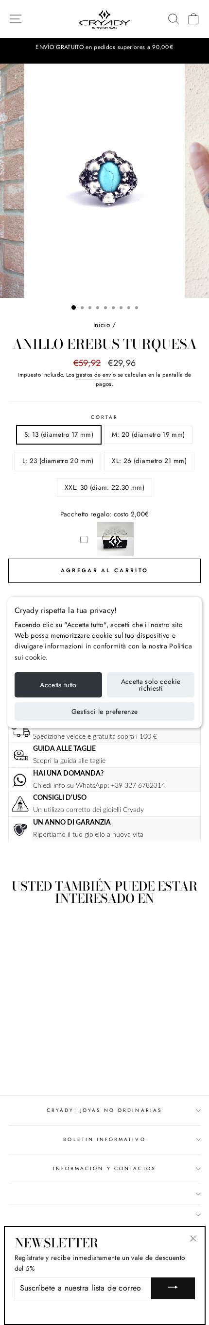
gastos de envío (96, 375)
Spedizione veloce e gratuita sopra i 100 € (95, 736)
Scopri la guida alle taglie (69, 760)
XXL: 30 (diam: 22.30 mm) (104, 487)
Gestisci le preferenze (104, 711)
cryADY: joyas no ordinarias (104, 1110)
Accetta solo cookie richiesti (151, 685)
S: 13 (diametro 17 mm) (58, 434)
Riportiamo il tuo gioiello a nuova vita (88, 834)
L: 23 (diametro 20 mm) (57, 460)
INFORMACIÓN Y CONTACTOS (104, 1168)
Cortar (104, 417)
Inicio (101, 325)
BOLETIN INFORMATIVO (104, 1139)
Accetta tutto (58, 685)
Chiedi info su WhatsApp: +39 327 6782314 (99, 785)
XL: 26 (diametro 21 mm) (149, 460)
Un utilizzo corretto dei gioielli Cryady (88, 809)
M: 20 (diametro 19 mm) (148, 434)
